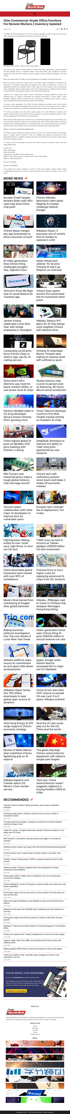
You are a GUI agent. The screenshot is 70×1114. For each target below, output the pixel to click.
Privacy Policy (35, 1034)
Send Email (11, 152)
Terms (35, 1032)
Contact (35, 1030)
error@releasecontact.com (12, 171)
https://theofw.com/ (55, 79)
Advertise (35, 1028)
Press (35, 1026)
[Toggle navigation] (34, 14)
